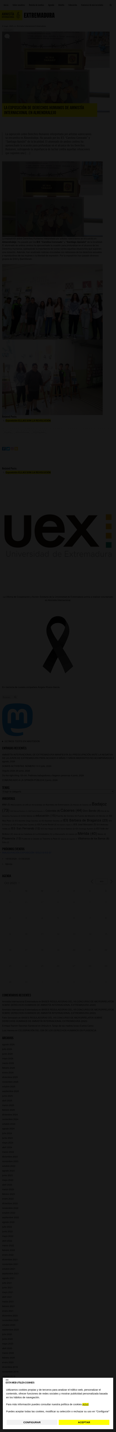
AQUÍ (85, 1404)
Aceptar (84, 1422)
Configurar (32, 1422)
